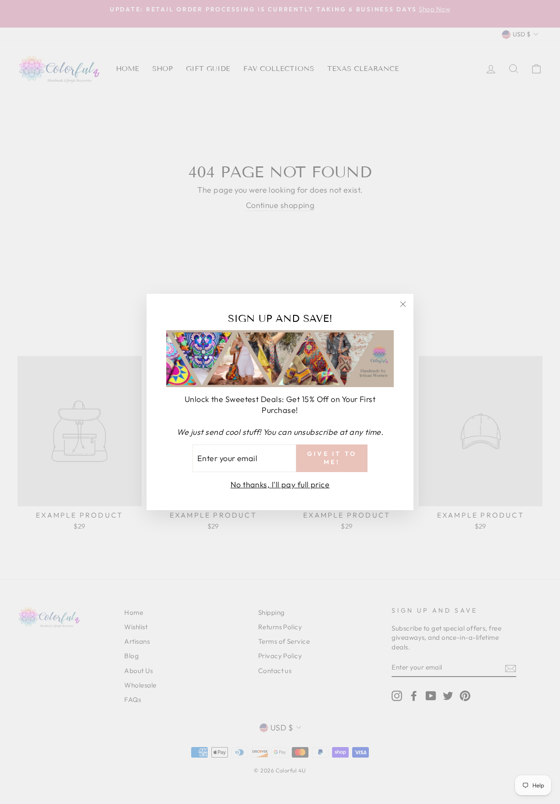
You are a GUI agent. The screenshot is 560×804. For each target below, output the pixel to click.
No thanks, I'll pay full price (280, 485)
